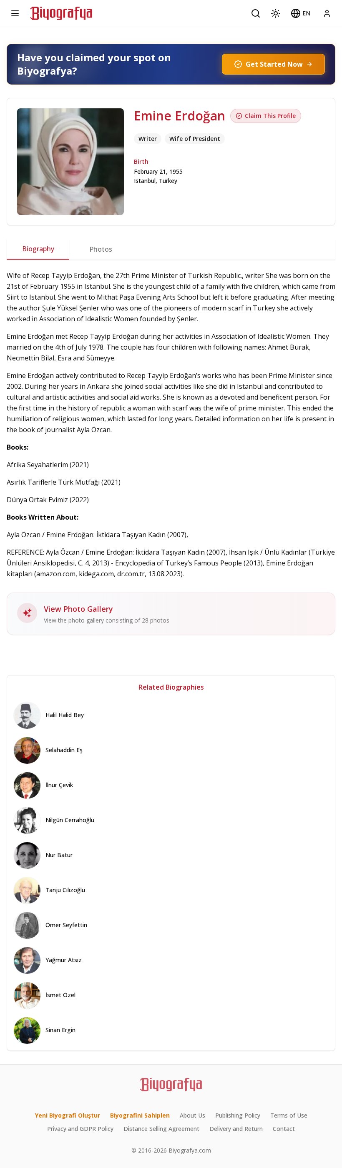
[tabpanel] (171, 452)
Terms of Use (288, 1115)
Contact (284, 1129)
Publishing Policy (237, 1115)
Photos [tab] (100, 249)
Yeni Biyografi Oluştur (67, 1115)
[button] (300, 13)
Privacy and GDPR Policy (80, 1129)
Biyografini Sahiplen (140, 1115)
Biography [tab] (38, 248)
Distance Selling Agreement (161, 1129)
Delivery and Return (236, 1129)
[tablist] (171, 249)
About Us (192, 1115)
